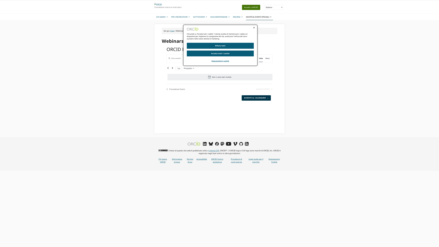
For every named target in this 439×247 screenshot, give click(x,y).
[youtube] (228, 145)
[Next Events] (172, 68)
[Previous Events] (168, 68)
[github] (241, 145)
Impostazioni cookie (274, 160)
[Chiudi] (254, 27)
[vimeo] (235, 145)
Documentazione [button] (218, 17)
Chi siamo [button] (161, 17)
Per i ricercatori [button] (179, 17)
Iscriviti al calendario (255, 98)
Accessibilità (201, 159)
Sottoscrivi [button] (199, 17)
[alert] (219, 77)
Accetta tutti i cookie (220, 53)
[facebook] (217, 145)
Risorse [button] (236, 17)
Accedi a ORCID (251, 7)
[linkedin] (205, 145)
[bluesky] (210, 145)
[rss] (247, 145)
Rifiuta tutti (220, 46)
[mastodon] (222, 145)
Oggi (178, 68)
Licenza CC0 (214, 150)
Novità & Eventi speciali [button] (257, 17)
